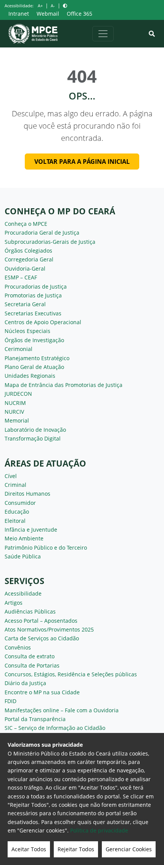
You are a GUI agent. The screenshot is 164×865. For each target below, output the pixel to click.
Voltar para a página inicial (82, 161)
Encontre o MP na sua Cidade (42, 692)
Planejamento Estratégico (37, 358)
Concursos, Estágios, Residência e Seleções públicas (71, 674)
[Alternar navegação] (103, 33)
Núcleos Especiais (27, 331)
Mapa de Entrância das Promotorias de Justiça (63, 384)
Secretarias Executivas (33, 313)
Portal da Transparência (35, 719)
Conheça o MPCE (26, 223)
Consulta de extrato (30, 656)
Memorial (17, 420)
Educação (17, 511)
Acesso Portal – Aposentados (41, 620)
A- (53, 5)
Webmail (48, 13)
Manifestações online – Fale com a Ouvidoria (62, 710)
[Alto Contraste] (65, 5)
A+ (40, 5)
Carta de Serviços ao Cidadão (42, 638)
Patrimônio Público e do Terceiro (46, 547)
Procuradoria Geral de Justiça (42, 232)
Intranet (18, 13)
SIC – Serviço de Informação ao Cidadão (55, 727)
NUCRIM (15, 402)
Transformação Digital (33, 438)
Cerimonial (18, 349)
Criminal (15, 484)
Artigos (14, 602)
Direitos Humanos (27, 493)
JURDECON (18, 393)
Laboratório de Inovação (35, 429)
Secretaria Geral (25, 304)
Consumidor (20, 502)
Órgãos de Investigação (34, 340)
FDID (10, 701)
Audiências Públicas (30, 611)
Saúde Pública (23, 556)
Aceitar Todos (28, 849)
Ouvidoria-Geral (25, 268)
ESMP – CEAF (21, 277)
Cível (11, 476)
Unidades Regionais (30, 375)
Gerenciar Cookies (129, 849)
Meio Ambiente (24, 538)
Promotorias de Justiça (33, 295)
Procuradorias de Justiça (36, 286)
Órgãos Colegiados (28, 250)
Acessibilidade (23, 593)
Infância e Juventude (31, 529)
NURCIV (14, 411)
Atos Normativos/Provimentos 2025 (49, 629)
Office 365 (79, 13)
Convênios (18, 647)
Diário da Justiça (25, 683)
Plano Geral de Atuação (34, 366)
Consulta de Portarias (32, 665)
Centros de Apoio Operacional (43, 322)
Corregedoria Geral (29, 259)
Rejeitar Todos (76, 849)
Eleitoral (15, 520)
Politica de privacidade (99, 830)
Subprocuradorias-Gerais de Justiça (50, 241)
